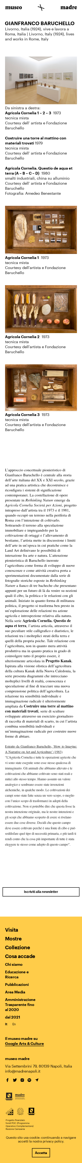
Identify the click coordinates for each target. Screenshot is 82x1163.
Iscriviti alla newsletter (41, 892)
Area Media (15, 992)
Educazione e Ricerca (17, 974)
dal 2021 (12, 1017)
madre (68, 8)
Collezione (17, 947)
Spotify (29, 1080)
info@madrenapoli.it (22, 1071)
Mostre (13, 938)
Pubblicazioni (17, 984)
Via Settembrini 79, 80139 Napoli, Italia (38, 1066)
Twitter (14, 1080)
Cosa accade (20, 956)
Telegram (36, 1080)
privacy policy (53, 1141)
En (14, 1024)
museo (13, 8)
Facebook (7, 1080)
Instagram (22, 1080)
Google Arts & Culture (24, 1043)
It (6, 1024)
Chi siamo (13, 964)
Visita (11, 930)
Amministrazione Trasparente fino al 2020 (20, 1004)
